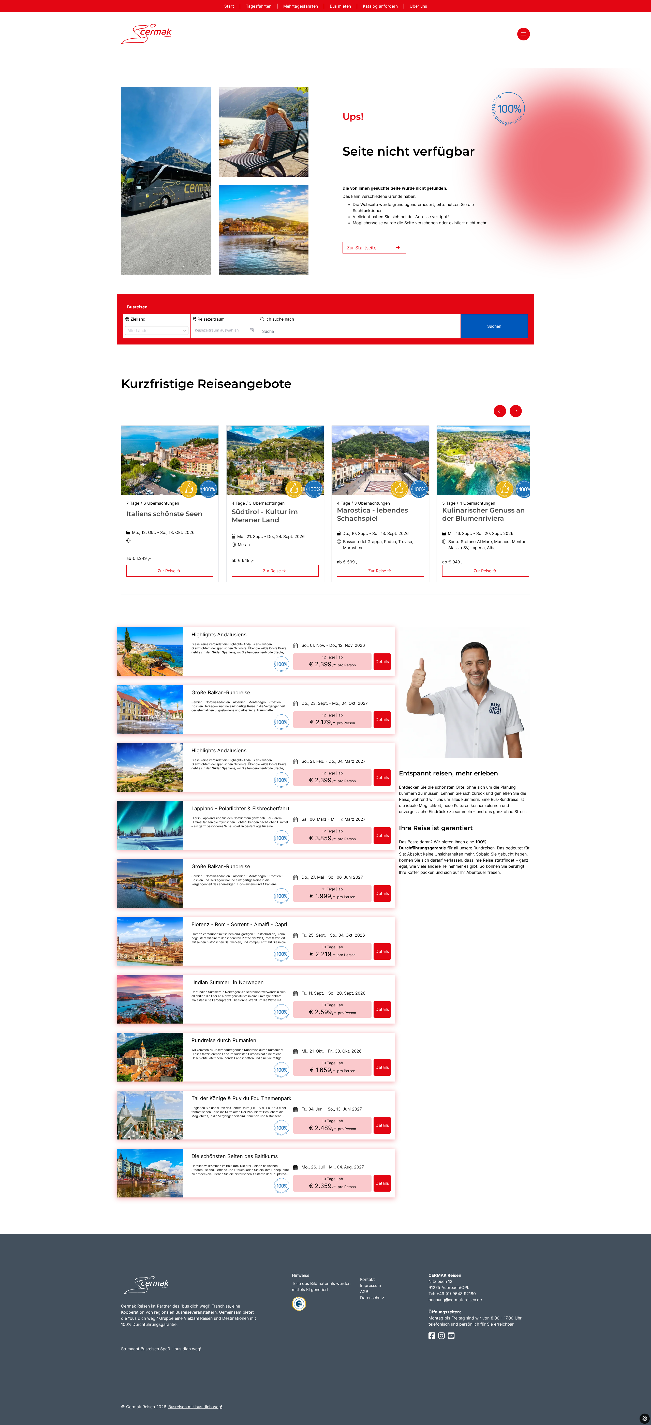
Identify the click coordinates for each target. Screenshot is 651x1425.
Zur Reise (167, 570)
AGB (364, 1291)
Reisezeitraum (210, 319)
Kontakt (367, 1279)
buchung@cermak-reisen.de (455, 1299)
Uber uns (418, 6)
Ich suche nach (279, 319)
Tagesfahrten (259, 6)
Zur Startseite (361, 247)
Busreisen (137, 306)
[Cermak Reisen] (146, 34)
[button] (500, 411)
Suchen (494, 326)
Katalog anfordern (381, 6)
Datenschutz (372, 1297)
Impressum (370, 1285)
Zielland (137, 319)
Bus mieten (341, 6)
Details (382, 661)
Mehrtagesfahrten (301, 6)
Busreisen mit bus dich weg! (195, 1406)
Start (229, 6)
